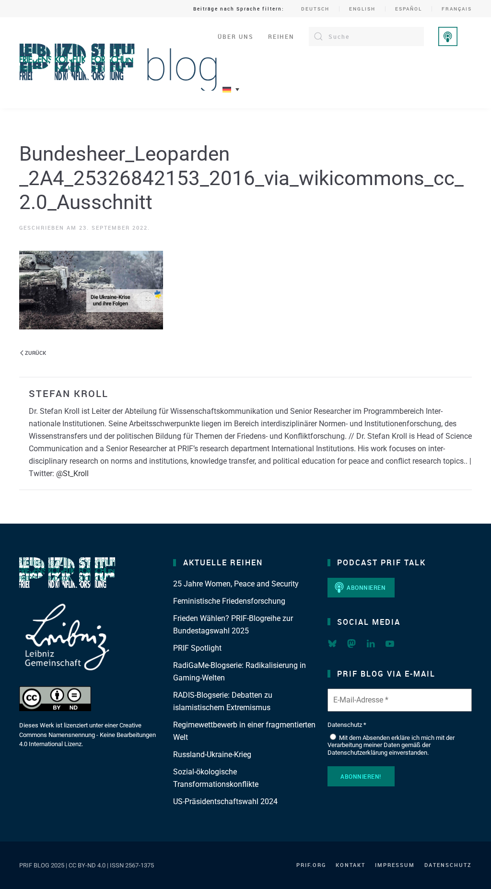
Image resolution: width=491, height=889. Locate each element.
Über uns (236, 36)
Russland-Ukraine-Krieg (212, 754)
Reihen (281, 36)
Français (457, 8)
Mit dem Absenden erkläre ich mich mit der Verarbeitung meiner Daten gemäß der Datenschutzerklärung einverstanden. (391, 745)
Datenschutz (448, 864)
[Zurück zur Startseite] (118, 62)
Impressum (395, 864)
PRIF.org (311, 864)
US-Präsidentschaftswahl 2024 (225, 801)
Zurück (35, 352)
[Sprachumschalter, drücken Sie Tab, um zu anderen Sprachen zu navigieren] (231, 89)
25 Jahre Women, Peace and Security (236, 583)
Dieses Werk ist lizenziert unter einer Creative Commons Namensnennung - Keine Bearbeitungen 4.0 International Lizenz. (87, 735)
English (362, 8)
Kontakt (350, 864)
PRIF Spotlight (197, 648)
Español (408, 8)
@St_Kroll (72, 473)
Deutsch (315, 8)
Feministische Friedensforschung (229, 601)
